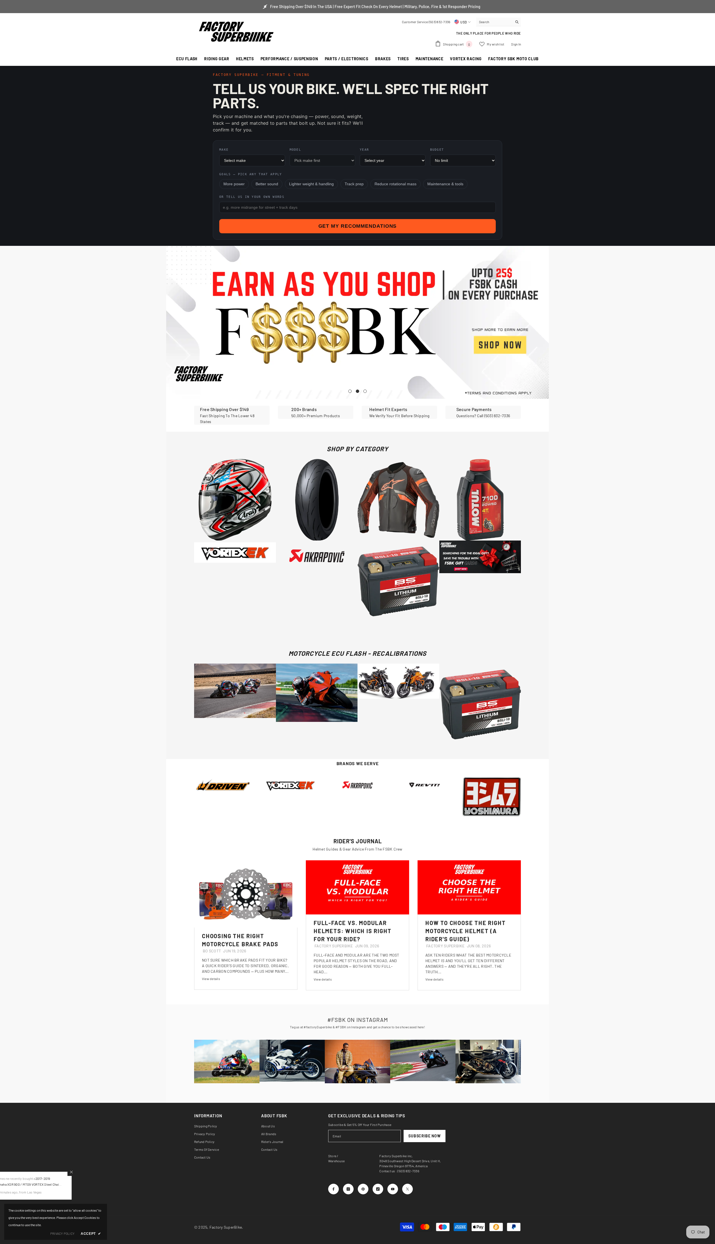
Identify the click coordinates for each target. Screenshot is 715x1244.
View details (211, 979)
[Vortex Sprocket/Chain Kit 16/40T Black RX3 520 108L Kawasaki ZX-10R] (290, 785)
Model (295, 150)
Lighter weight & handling (311, 184)
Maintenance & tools (445, 184)
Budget (437, 150)
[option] (357, 322)
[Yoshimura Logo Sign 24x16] (491, 796)
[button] (171, 322)
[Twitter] (407, 1189)
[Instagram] (348, 1189)
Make (223, 150)
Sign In (516, 44)
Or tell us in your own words (251, 197)
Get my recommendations (357, 226)
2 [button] (357, 391)
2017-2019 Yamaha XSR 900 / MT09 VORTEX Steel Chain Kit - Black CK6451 (63, 1184)
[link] (232, 415)
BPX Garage (287, 1066)
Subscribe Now (424, 1135)
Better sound (267, 184)
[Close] (107, 1172)
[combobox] (494, 22)
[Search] (498, 22)
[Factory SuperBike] (357, 785)
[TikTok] (378, 1189)
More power (234, 184)
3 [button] (365, 391)
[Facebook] (333, 1189)
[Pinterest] (363, 1189)
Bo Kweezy (221, 1066)
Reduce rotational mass (395, 184)
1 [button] (350, 391)
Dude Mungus (354, 1066)
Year (364, 150)
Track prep (354, 184)
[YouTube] (392, 1189)
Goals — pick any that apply (250, 174)
